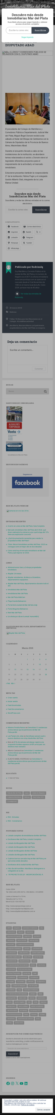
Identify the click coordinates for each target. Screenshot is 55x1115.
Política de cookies (27, 1105)
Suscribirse (40, 30)
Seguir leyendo (27, 37)
